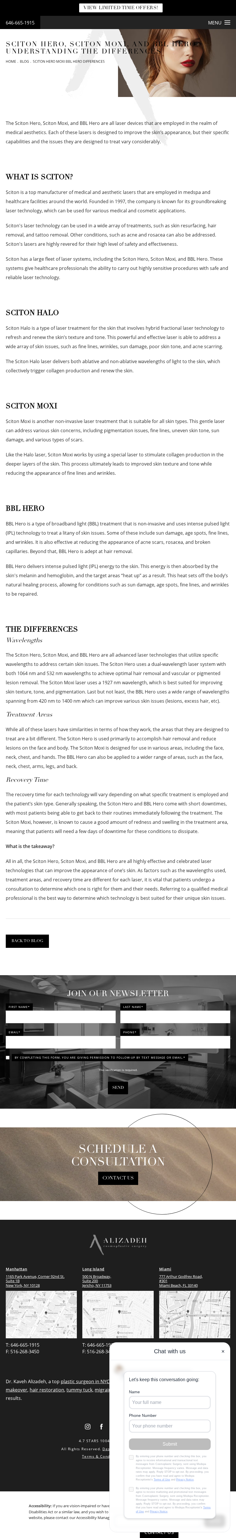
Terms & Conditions (101, 1456)
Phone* (130, 1032)
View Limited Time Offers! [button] (120, 8)
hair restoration (47, 1390)
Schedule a (118, 1156)
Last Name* (133, 1007)
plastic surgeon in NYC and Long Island (103, 1381)
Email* (14, 1032)
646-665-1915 (20, 23)
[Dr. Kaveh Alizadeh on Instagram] (87, 1426)
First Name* (19, 1007)
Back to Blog (27, 941)
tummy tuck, (80, 1390)
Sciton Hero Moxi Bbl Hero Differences (69, 61)
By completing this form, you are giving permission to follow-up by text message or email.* (100, 1057)
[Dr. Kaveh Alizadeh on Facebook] (101, 1426)
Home (11, 61)
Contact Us (118, 1178)
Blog (24, 61)
